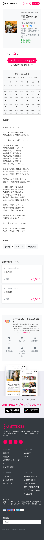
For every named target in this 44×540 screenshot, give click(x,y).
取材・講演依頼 (30, 483)
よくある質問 (8, 480)
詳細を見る (26, 332)
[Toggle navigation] (41, 3)
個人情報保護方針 (9, 467)
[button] (9, 340)
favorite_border (6, 54)
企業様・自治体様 (30, 476)
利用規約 (6, 457)
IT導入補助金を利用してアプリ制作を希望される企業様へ (32, 490)
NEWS (26, 457)
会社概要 (6, 453)
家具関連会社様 (30, 480)
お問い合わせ (8, 483)
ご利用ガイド (8, 476)
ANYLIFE (27, 453)
